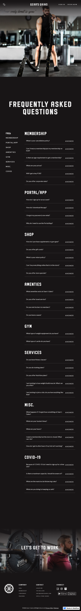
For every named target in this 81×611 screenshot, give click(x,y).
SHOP (8, 147)
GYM (8, 157)
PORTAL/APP (12, 143)
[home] (39, 4)
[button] (4, 4)
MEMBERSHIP (12, 138)
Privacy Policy (49, 608)
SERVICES (10, 162)
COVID (9, 171)
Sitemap (56, 608)
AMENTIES (11, 152)
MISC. (8, 166)
